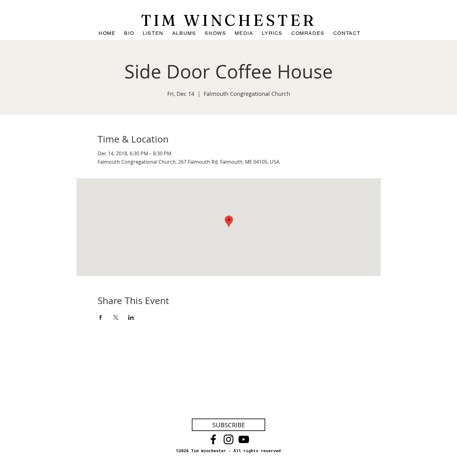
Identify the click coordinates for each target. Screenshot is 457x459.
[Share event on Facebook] (101, 317)
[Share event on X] (116, 317)
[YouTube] (243, 439)
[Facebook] (213, 439)
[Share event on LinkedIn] (131, 317)
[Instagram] (228, 439)
